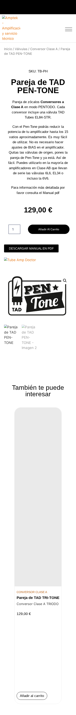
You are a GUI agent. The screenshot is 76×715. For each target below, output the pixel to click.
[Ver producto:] (38, 497)
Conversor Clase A (44, 49)
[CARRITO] (36, 28)
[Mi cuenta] (47, 27)
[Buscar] (54, 27)
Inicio (8, 49)
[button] (68, 28)
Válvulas (21, 49)
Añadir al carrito (48, 229)
